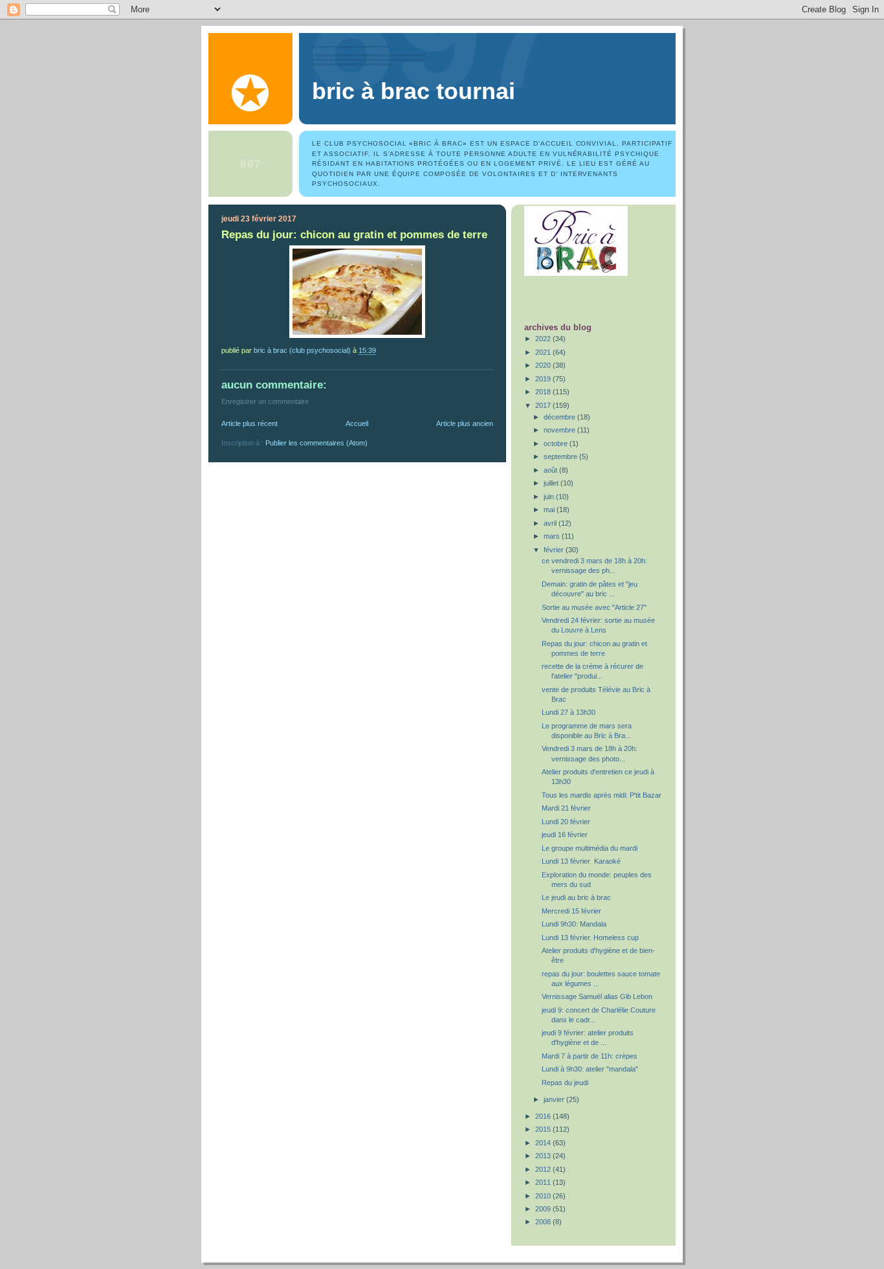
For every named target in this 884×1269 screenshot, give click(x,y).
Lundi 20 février (566, 821)
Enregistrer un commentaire (265, 401)
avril (551, 523)
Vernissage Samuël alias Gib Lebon (597, 996)
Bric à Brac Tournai (413, 91)
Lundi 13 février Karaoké (581, 861)
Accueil (357, 423)
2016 (544, 1116)
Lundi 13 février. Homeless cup (590, 937)
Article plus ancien (464, 423)
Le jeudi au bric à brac (576, 897)
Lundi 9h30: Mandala (574, 924)
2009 (544, 1209)
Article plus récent (249, 423)
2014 (544, 1143)
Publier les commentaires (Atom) (316, 443)
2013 (544, 1156)
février (555, 550)
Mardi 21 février (566, 808)
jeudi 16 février (565, 834)
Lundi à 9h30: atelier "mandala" (590, 1069)
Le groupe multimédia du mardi (589, 848)
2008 (544, 1222)
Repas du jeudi (565, 1082)
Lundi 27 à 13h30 (568, 712)
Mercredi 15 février (571, 911)
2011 (544, 1182)
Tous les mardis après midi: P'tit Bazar (601, 795)
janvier (555, 1099)
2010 (544, 1196)
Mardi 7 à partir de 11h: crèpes (589, 1056)
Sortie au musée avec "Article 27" (594, 607)
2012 (544, 1169)
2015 (544, 1129)
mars (553, 536)
